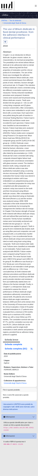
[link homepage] (7, 5)
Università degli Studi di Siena (14, 23)
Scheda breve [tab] (11, 340)
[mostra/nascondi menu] (36, 6)
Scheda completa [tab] (13, 344)
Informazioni (10, 417)
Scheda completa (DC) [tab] (16, 348)
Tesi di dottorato (15, 20)
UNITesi (4, 20)
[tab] (32, 348)
